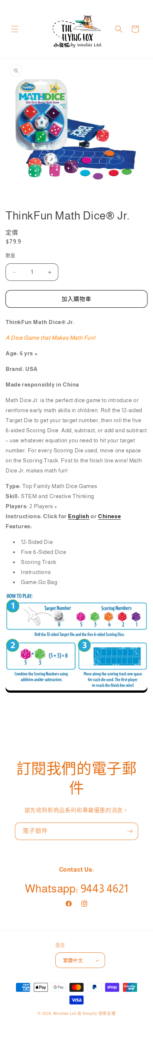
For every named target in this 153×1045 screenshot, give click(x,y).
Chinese (109, 516)
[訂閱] (129, 831)
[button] (15, 29)
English (78, 516)
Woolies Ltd (64, 1013)
